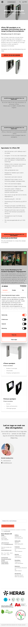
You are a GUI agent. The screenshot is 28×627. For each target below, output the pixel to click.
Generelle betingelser (6, 559)
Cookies (3, 560)
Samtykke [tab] (5, 290)
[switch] (24, 319)
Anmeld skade (11, 2)
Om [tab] (23, 290)
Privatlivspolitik (4, 562)
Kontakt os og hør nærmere (12, 55)
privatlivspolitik (7, 531)
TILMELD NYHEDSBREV (8, 526)
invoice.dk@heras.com (6, 550)
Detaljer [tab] (14, 290)
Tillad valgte (14, 339)
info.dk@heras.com (7, 462)
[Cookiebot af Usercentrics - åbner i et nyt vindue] (20, 286)
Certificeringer (4, 557)
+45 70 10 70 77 (7, 460)
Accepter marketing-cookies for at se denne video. (14, 99)
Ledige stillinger (4, 563)
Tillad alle (14, 334)
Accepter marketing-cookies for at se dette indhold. (14, 235)
